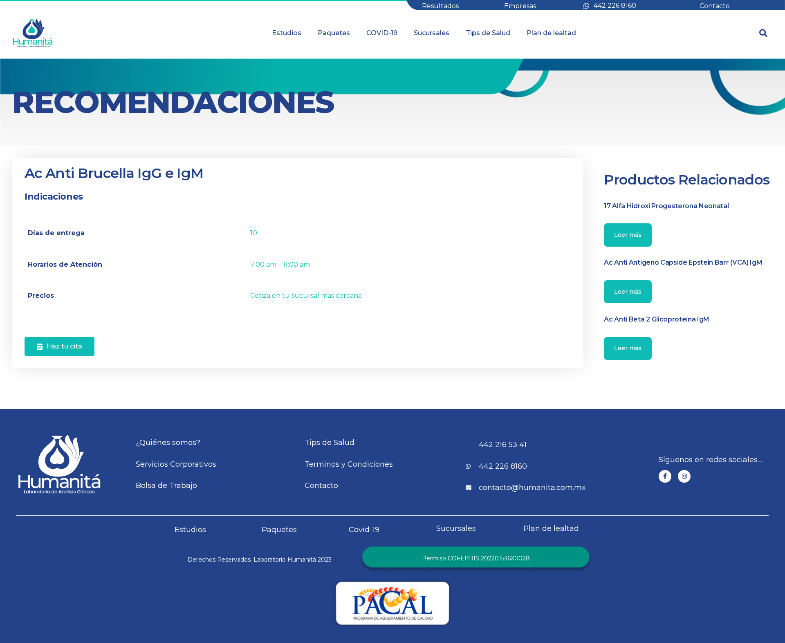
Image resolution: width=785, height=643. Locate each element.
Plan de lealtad (551, 33)
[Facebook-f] (665, 476)
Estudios (286, 33)
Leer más (627, 234)
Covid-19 (364, 529)
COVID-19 (381, 33)
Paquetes (334, 33)
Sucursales (431, 33)
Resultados (440, 6)
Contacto (715, 6)
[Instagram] (684, 476)
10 (253, 233)
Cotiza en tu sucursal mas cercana (306, 295)
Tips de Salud (488, 33)
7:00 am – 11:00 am (280, 264)
